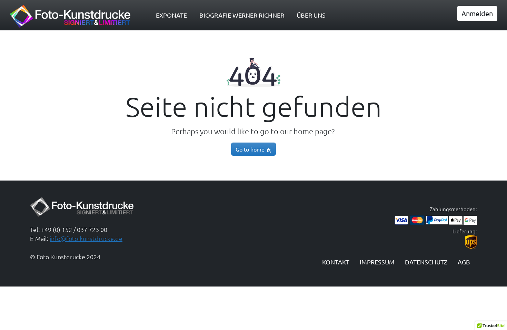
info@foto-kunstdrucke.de (86, 238)
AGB (464, 261)
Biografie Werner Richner (241, 15)
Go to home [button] (251, 149)
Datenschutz (426, 261)
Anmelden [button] (477, 13)
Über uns (311, 15)
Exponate (171, 15)
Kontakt (335, 261)
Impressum (377, 261)
